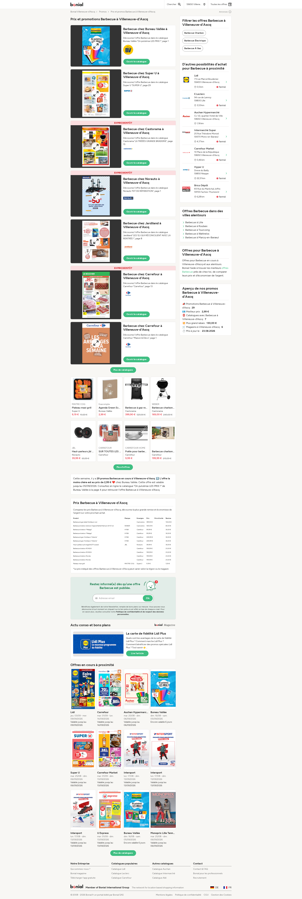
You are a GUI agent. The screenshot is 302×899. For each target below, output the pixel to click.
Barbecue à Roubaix (196, 226)
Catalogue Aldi (159, 878)
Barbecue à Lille (194, 222)
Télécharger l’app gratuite (82, 878)
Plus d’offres (123, 467)
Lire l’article (137, 653)
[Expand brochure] (96, 46)
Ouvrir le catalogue (136, 61)
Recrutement (199, 878)
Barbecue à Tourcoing (197, 229)
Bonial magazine (78, 873)
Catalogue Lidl (118, 869)
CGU (206, 894)
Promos (103, 12)
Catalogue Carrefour (121, 878)
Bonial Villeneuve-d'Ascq (82, 12)
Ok (148, 598)
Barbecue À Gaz (192, 48)
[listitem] (83, 397)
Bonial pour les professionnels (208, 873)
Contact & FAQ (200, 869)
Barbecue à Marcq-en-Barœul (202, 237)
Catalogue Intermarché (163, 873)
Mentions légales (164, 894)
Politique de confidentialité (188, 894)
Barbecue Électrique (195, 40)
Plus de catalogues (123, 370)
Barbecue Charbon (194, 33)
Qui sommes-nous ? (80, 869)
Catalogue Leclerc (120, 873)
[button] (123, 46)
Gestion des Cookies (221, 894)
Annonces (223, 12)
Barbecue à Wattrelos (197, 233)
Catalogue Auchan (161, 869)
